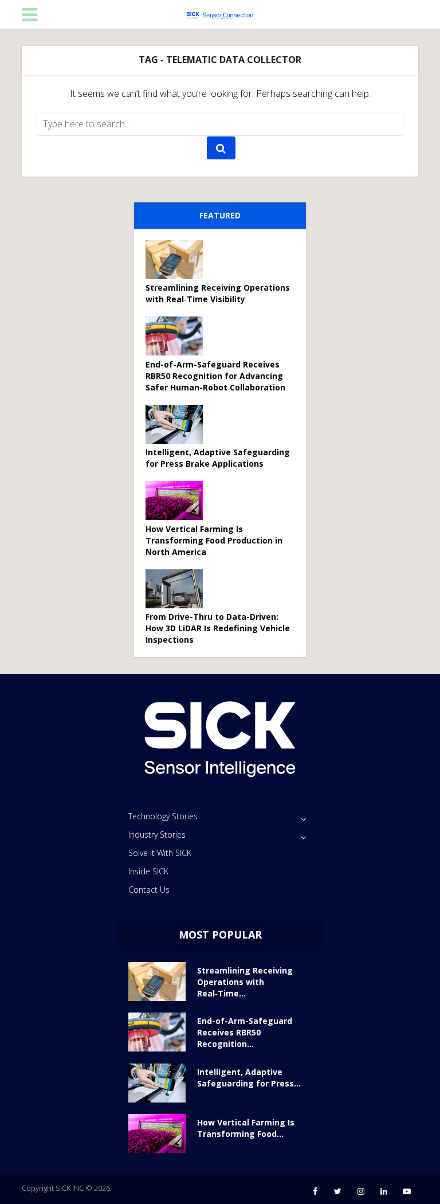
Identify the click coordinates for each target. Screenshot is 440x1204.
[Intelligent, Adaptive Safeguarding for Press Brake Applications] (178, 424)
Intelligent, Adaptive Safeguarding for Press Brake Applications (218, 458)
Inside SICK (148, 871)
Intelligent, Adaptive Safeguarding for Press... (249, 1077)
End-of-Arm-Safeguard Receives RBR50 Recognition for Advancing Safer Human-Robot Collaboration (215, 376)
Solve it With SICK (159, 852)
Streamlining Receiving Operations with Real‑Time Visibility (218, 293)
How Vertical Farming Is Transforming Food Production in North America (214, 540)
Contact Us (149, 889)
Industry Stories (157, 834)
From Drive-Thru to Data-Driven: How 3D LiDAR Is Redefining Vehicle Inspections (218, 628)
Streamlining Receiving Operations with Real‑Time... (245, 982)
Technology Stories (163, 816)
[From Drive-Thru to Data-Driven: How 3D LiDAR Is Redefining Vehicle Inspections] (178, 588)
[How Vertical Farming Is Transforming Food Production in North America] (178, 500)
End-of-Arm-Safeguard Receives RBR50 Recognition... (244, 1032)
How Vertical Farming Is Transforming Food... (245, 1128)
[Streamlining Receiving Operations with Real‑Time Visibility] (178, 259)
